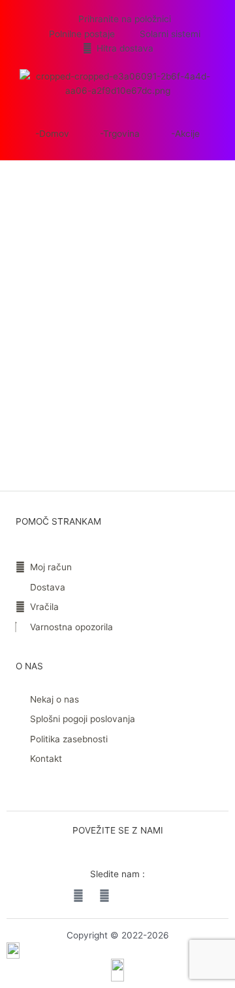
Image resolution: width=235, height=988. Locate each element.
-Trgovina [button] (120, 133)
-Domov (52, 133)
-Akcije (185, 133)
